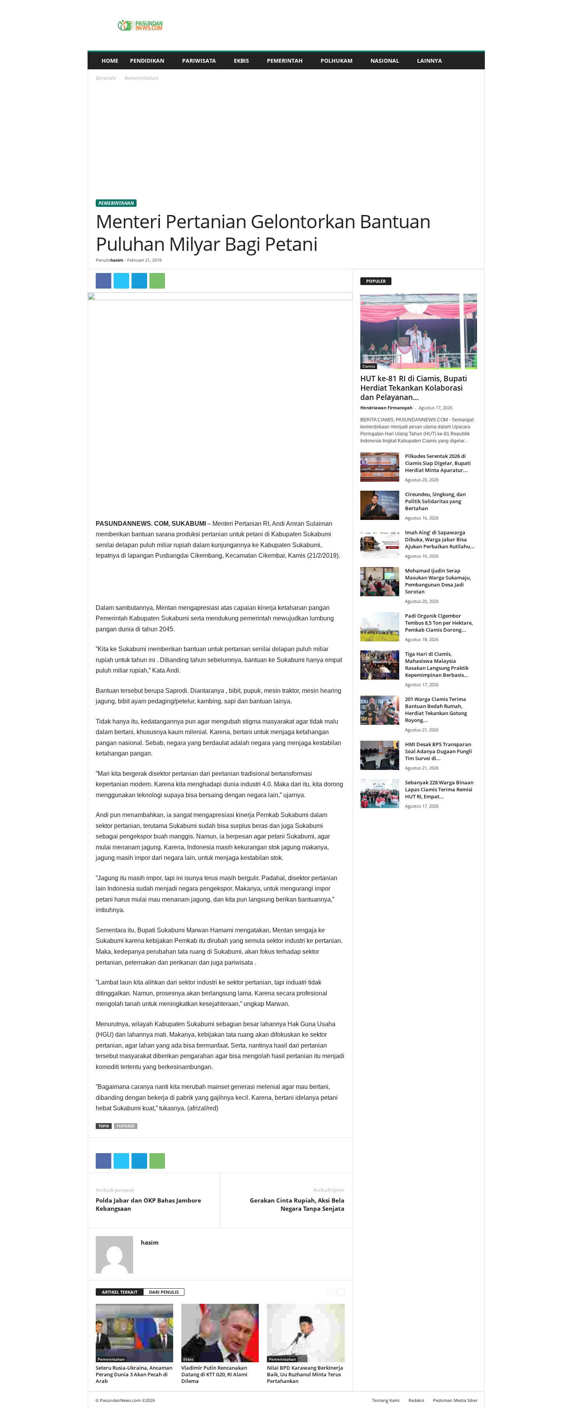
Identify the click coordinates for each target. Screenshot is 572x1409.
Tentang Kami (386, 1400)
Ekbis (188, 1359)
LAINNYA (429, 60)
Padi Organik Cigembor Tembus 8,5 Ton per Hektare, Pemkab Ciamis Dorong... (439, 622)
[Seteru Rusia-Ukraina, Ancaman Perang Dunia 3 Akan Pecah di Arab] (135, 1333)
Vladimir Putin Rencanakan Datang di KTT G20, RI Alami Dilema (214, 1374)
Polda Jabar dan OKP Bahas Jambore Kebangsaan (148, 1204)
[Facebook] (103, 281)
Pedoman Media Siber (455, 1400)
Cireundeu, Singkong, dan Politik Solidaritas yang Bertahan (435, 501)
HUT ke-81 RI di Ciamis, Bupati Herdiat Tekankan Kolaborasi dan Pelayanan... (413, 387)
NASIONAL (384, 60)
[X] (121, 281)
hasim (117, 260)
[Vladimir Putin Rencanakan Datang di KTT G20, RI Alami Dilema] (220, 1333)
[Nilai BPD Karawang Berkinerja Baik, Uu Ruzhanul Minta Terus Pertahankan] (306, 1333)
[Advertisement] (286, 141)
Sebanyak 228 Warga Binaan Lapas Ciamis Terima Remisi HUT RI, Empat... (439, 789)
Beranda (106, 77)
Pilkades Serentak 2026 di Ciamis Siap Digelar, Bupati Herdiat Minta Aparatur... (438, 463)
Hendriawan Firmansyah (386, 407)
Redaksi (416, 1400)
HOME (110, 60)
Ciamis (368, 366)
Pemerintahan (116, 203)
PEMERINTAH (285, 60)
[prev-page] (331, 1292)
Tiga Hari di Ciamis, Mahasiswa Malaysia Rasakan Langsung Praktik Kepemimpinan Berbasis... (436, 664)
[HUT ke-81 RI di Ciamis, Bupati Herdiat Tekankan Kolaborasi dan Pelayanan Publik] (418, 331)
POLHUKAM (337, 60)
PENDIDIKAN (147, 60)
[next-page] (341, 1292)
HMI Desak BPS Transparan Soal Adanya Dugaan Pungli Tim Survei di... (438, 751)
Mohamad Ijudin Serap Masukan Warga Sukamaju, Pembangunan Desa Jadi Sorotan (438, 581)
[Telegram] (139, 281)
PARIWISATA (199, 60)
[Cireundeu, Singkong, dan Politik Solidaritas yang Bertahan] (379, 505)
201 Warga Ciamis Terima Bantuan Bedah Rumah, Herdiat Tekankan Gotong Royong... (436, 710)
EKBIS (241, 60)
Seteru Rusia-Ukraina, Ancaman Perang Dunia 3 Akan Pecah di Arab (134, 1374)
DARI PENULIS (164, 1292)
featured (126, 1126)
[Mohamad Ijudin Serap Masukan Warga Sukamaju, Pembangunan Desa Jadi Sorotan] (379, 581)
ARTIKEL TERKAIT (119, 1292)
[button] (473, 60)
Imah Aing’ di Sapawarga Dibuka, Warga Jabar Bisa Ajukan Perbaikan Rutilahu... (440, 539)
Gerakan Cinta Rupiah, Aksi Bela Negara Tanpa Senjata (297, 1204)
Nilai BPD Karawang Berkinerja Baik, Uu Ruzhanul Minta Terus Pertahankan (305, 1374)
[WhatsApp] (157, 281)
